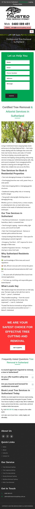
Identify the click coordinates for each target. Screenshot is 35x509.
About (4, 450)
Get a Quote (17, 347)
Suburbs (5, 453)
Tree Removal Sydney (9, 467)
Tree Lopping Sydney (9, 470)
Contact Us (6, 456)
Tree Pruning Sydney (9, 473)
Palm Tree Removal (8, 482)
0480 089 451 (10, 409)
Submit (11, 96)
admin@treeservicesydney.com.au (14, 496)
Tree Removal (23, 2)
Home (4, 447)
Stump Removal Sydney (10, 476)
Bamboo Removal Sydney (10, 479)
